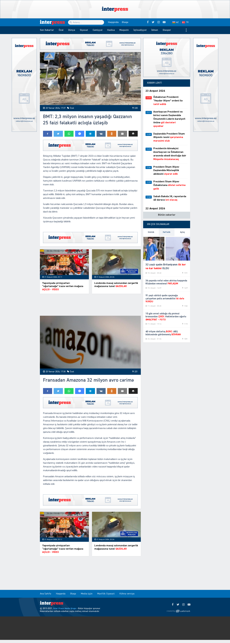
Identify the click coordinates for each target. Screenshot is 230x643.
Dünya (71, 30)
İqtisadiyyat (140, 30)
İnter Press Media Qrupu (64, 608)
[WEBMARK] (178, 611)
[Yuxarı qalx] (221, 634)
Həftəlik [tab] (166, 232)
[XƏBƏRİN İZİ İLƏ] (54, 22)
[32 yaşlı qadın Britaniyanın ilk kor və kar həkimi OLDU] (166, 248)
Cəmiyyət (97, 30)
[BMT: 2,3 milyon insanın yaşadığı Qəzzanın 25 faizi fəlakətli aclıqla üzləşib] (90, 78)
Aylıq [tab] (182, 232)
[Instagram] (183, 605)
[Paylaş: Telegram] (90, 134)
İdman (154, 30)
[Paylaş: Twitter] (58, 134)
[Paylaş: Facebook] (47, 134)
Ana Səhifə (45, 594)
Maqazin (124, 30)
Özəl (61, 30)
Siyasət (84, 30)
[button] (133, 134)
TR (187, 22)
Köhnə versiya (126, 594)
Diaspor (167, 30)
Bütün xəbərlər (166, 215)
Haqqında (113, 22)
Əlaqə (125, 22)
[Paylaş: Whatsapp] (69, 134)
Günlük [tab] (151, 232)
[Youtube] (189, 605)
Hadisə (111, 30)
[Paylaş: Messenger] (79, 134)
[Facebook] (172, 605)
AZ (177, 22)
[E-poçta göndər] (122, 134)
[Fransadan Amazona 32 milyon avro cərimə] (90, 342)
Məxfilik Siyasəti (106, 594)
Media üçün (86, 594)
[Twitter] (178, 605)
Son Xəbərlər (47, 30)
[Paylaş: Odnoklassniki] (111, 134)
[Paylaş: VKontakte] (101, 134)
